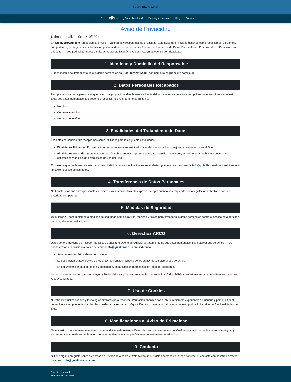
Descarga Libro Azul (159, 18)
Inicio (115, 18)
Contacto (190, 18)
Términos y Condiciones (62, 375)
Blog (177, 18)
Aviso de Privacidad (60, 372)
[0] (110, 19)
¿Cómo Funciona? (133, 18)
